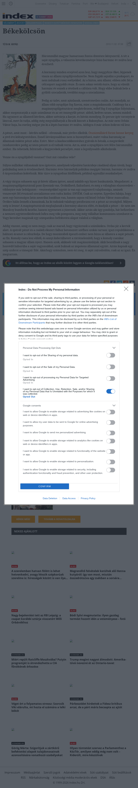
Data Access (69, 498)
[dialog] (69, 394)
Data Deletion (50, 498)
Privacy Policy (88, 498)
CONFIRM (45, 486)
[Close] (127, 290)
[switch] (110, 355)
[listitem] (69, 348)
